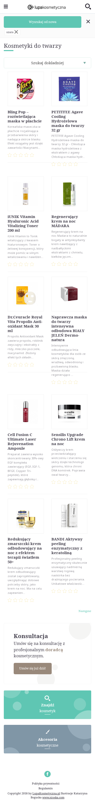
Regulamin (46, 788)
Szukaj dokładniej (47, 62)
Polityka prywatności (46, 783)
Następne (85, 611)
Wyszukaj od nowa (42, 22)
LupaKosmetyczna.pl (46, 793)
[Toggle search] (88, 7)
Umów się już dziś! (32, 668)
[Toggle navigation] (6, 6)
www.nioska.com (53, 797)
